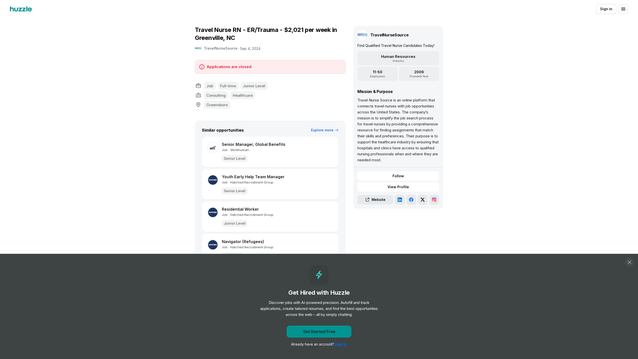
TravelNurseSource (221, 48)
